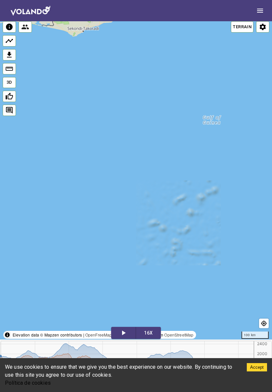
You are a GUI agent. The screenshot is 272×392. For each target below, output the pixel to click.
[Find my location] (264, 323)
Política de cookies (28, 383)
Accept (257, 367)
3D (9, 82)
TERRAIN (242, 26)
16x (148, 333)
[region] (136, 180)
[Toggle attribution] (7, 335)
